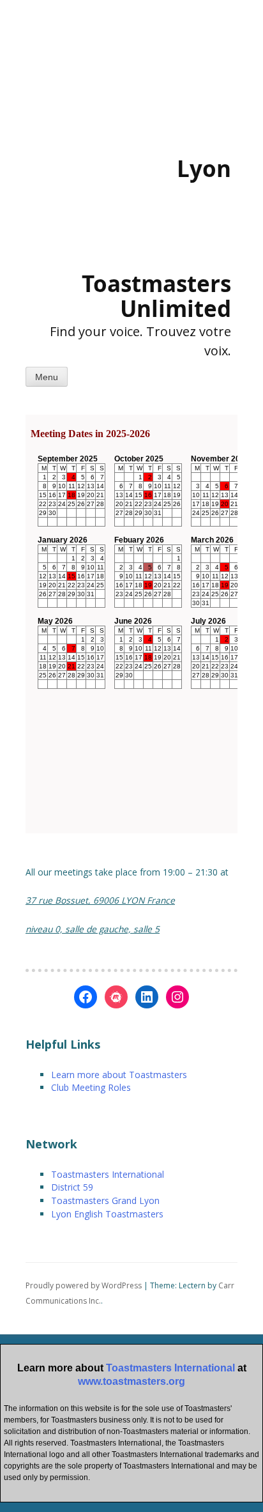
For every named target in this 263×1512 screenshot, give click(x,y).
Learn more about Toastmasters (119, 1074)
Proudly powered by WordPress (84, 1285)
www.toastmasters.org (131, 1381)
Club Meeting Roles (91, 1087)
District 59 (72, 1187)
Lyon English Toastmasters (107, 1214)
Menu (46, 377)
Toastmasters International (107, 1174)
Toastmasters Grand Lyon (105, 1200)
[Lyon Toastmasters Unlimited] (102, 214)
